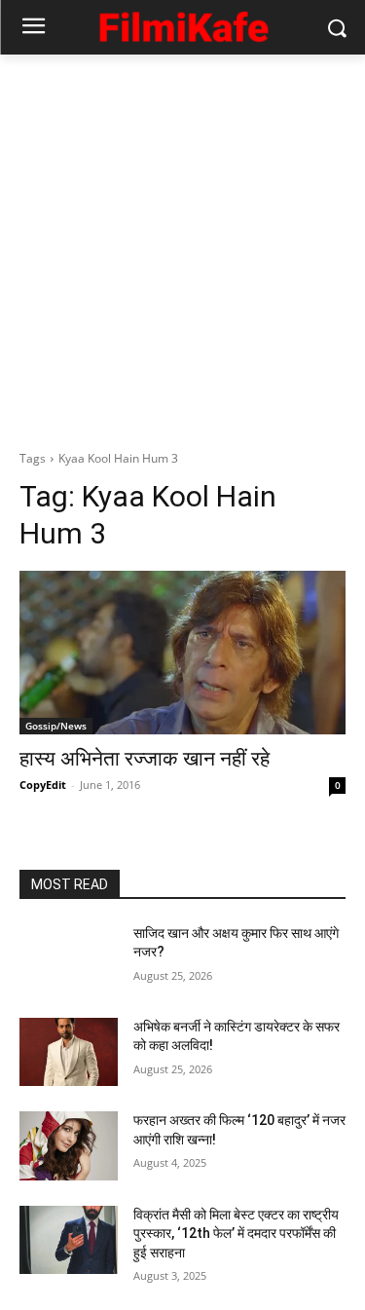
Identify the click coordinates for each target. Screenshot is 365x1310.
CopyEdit (42, 784)
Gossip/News (56, 725)
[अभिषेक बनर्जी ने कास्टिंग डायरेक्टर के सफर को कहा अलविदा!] (68, 1052)
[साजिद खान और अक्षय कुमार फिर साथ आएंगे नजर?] (68, 958)
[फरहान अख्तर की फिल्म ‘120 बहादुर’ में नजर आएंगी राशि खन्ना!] (68, 1145)
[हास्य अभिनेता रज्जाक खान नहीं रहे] (182, 652)
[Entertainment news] (182, 24)
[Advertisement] (182, 247)
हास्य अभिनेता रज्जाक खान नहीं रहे (144, 758)
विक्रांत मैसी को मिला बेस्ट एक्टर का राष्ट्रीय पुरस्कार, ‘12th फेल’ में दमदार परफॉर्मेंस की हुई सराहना (236, 1233)
